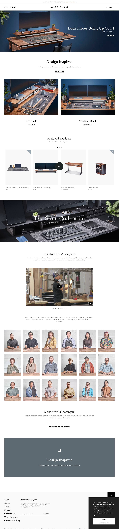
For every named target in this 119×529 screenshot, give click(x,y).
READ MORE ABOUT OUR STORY (59, 427)
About (7, 503)
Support (7, 510)
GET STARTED (59, 71)
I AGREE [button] (104, 519)
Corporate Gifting (12, 520)
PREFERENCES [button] (104, 523)
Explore (13, 7)
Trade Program (11, 517)
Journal (7, 506)
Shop (6, 7)
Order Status (10, 513)
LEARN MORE (87, 125)
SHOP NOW (31, 125)
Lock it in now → (71, 2)
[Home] (59, 7)
